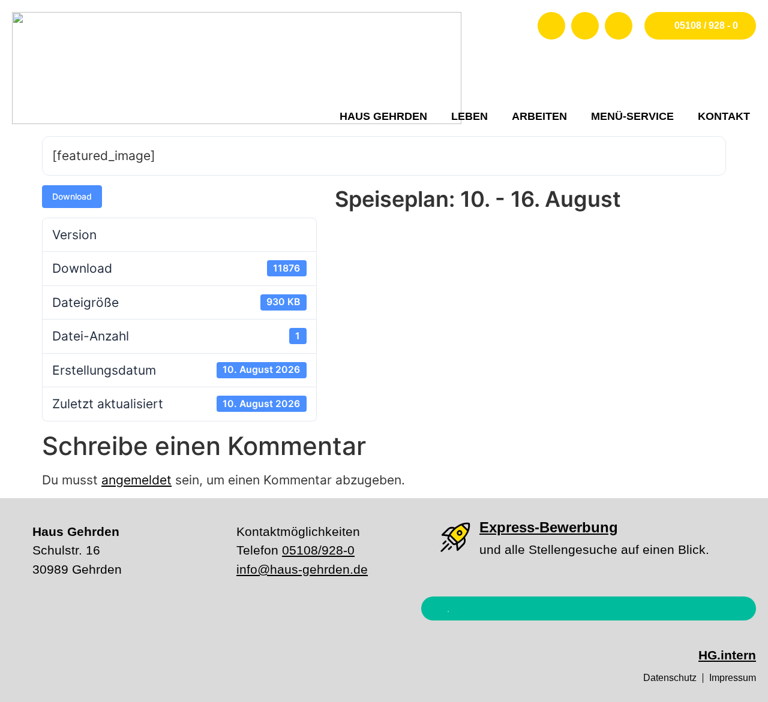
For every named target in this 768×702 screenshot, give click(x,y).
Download (72, 196)
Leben (469, 116)
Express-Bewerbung (548, 527)
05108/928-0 (318, 550)
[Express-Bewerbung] (455, 537)
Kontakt (724, 116)
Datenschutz (670, 678)
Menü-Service (632, 116)
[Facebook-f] (551, 26)
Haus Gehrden (383, 116)
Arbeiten (539, 116)
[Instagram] (585, 26)
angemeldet (136, 479)
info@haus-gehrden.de (302, 569)
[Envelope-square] (618, 26)
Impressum (732, 678)
